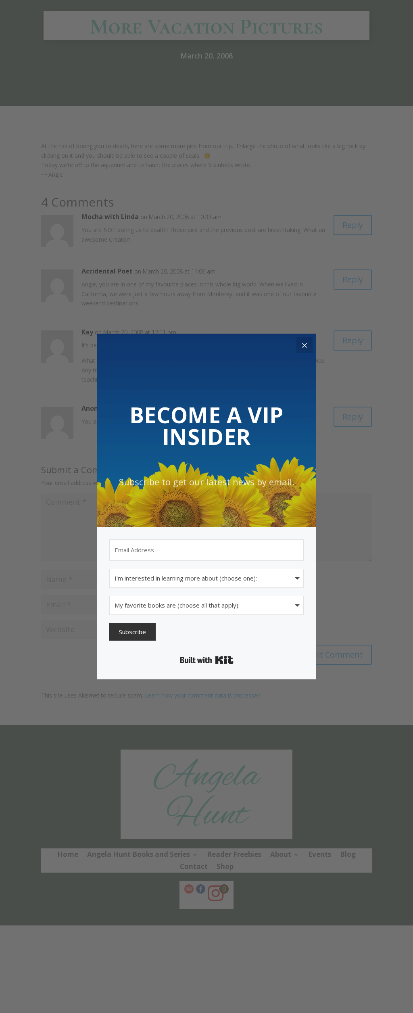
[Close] (304, 345)
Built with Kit (207, 660)
